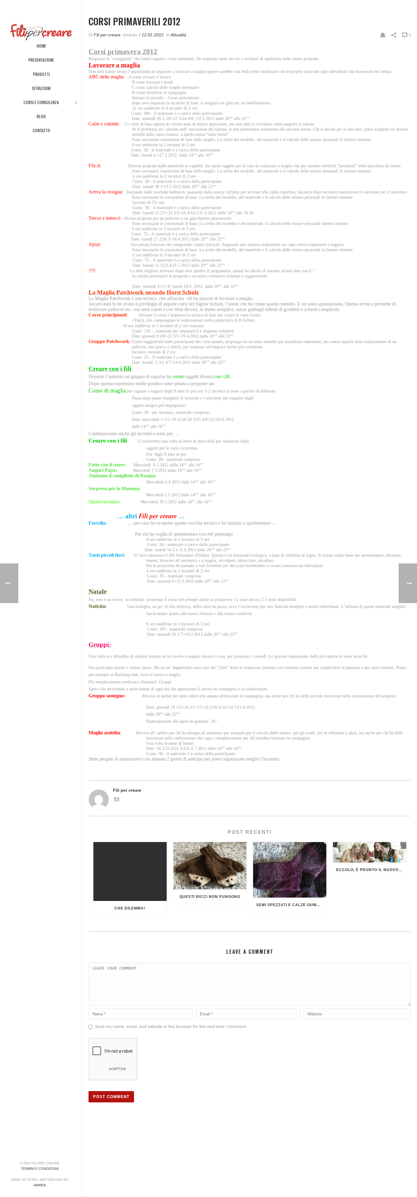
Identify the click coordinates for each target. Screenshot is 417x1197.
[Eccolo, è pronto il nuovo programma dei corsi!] (369, 852)
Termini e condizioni (40, 1168)
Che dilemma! (129, 908)
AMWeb (40, 1185)
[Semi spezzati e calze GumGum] (289, 869)
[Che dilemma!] (130, 871)
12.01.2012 (153, 34)
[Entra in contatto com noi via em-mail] (116, 800)
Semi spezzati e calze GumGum (291, 905)
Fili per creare (107, 34)
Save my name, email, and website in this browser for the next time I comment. (171, 1026)
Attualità (178, 34)
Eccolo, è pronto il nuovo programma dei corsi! (371, 870)
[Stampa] (382, 34)
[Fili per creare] (41, 18)
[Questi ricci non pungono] (210, 865)
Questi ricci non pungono (209, 897)
